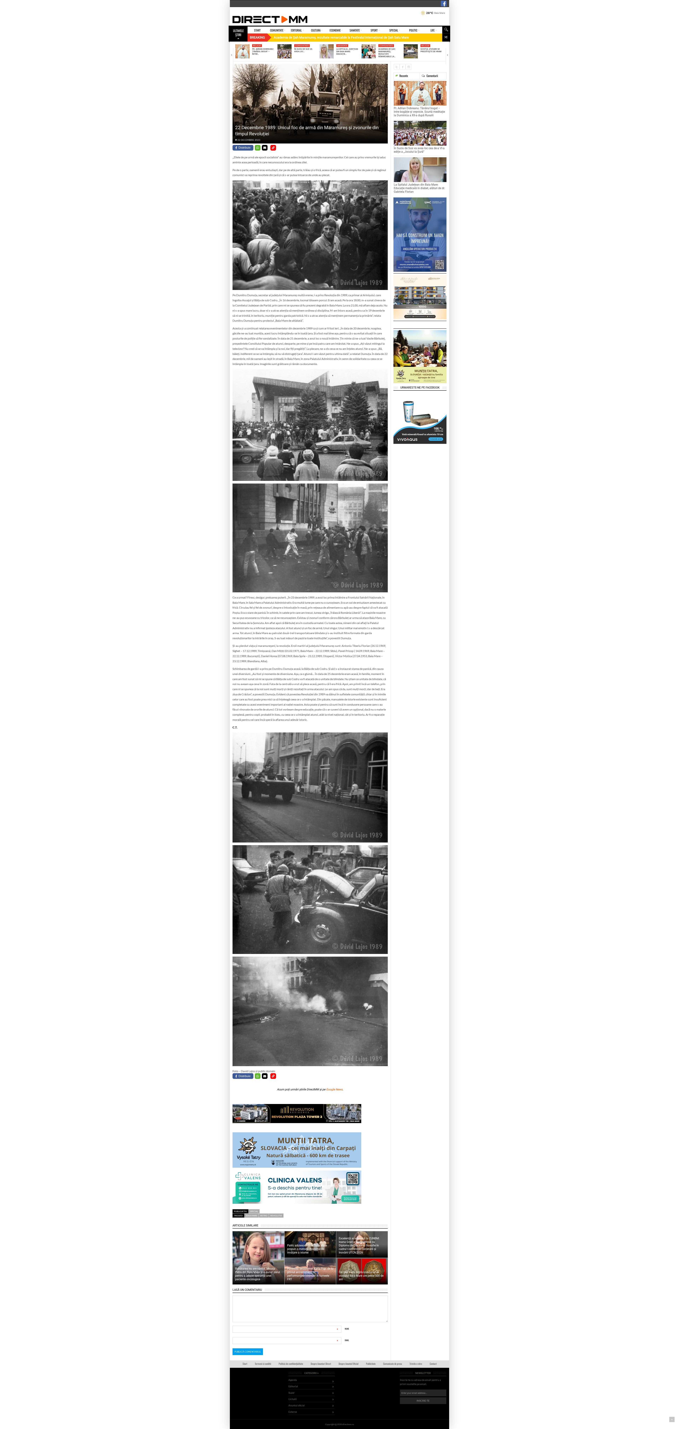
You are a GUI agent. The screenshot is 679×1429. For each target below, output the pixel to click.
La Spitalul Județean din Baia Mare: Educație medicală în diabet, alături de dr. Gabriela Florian (419, 188)
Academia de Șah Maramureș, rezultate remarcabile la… (386, 53)
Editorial (293, 1386)
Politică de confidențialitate (291, 1363)
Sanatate (342, 45)
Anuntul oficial (296, 1405)
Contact (433, 1363)
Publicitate (371, 1363)
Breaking (257, 37)
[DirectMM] (270, 19)
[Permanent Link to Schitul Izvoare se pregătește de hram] (411, 51)
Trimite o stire (416, 1363)
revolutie (276, 1215)
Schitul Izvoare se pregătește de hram (431, 50)
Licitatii (292, 1399)
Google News (334, 1089)
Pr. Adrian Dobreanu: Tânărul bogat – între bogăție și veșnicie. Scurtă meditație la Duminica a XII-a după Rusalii (419, 112)
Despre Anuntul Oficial (348, 1363)
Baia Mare (251, 1215)
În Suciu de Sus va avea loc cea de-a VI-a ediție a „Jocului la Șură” (419, 149)
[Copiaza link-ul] (273, 148)
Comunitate (302, 45)
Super (291, 1392)
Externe (292, 1411)
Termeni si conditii (263, 1363)
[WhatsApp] (257, 148)
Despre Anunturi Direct (321, 1363)
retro (263, 1215)
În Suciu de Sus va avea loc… (303, 50)
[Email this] (265, 148)
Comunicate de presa (392, 1363)
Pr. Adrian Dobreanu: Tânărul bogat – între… (263, 51)
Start (245, 1363)
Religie (257, 45)
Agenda (292, 1379)
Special (254, 1211)
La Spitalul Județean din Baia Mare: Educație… (347, 51)
